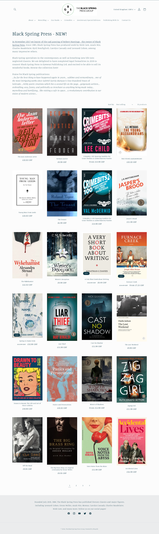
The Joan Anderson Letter (27, 157)
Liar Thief (62, 344)
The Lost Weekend (131, 345)
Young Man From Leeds (27, 212)
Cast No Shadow (97, 343)
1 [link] (69, 485)
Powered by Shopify (91, 529)
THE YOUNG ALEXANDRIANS (131, 159)
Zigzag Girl (132, 406)
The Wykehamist (27, 281)
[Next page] (89, 485)
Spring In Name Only (27, 341)
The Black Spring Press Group (75, 529)
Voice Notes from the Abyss (97, 466)
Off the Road (27, 466)
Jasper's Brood (131, 218)
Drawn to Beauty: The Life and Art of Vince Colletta (27, 404)
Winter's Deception (62, 279)
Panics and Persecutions (62, 405)
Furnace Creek (131, 282)
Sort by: (111, 104)
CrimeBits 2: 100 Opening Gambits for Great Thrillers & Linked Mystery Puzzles (97, 219)
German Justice (62, 159)
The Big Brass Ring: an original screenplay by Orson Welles (62, 469)
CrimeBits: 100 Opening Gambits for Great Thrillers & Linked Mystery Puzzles (97, 157)
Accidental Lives (132, 468)
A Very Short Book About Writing (97, 279)
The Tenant (62, 219)
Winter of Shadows (97, 404)
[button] (15, 9)
